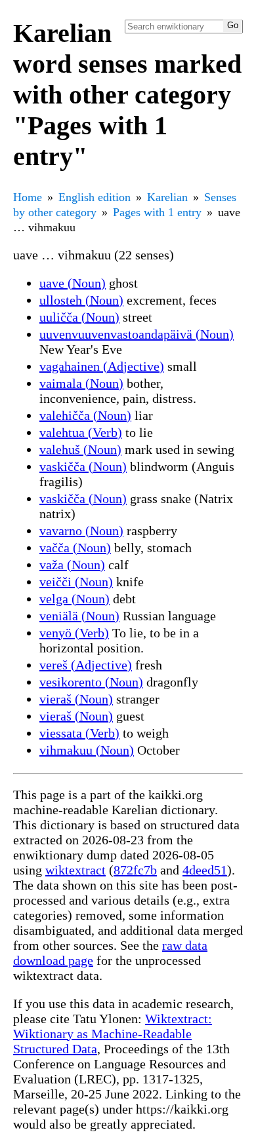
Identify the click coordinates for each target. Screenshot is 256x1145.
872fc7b (135, 870)
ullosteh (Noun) (81, 300)
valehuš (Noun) (80, 449)
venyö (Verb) (74, 633)
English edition (94, 197)
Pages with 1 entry (157, 212)
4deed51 (204, 870)
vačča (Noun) (75, 547)
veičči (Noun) (76, 581)
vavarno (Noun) (81, 530)
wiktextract (75, 870)
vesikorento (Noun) (91, 682)
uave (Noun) (72, 283)
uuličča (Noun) (79, 317)
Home (27, 197)
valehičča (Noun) (85, 415)
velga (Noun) (74, 598)
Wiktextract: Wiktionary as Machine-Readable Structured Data (112, 1033)
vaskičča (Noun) (83, 466)
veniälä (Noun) (79, 616)
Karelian (167, 197)
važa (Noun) (72, 564)
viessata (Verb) (79, 733)
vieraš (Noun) (76, 699)
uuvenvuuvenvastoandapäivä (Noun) (136, 334)
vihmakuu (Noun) (86, 750)
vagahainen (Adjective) (101, 366)
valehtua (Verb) (80, 432)
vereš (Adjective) (85, 665)
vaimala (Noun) (81, 383)
